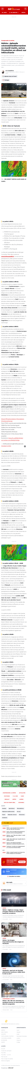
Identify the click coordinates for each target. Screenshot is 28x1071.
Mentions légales (5, 1060)
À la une (15, 796)
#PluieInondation (10, 419)
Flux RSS (3, 1052)
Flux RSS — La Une (6, 1054)
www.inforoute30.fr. (7, 256)
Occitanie (7, 796)
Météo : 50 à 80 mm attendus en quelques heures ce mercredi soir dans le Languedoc (13, 1002)
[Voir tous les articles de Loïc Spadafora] (3, 72)
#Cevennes (21, 814)
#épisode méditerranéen (8, 811)
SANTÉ (3, 1042)
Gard (22, 796)
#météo (4, 808)
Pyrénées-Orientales (22, 1036)
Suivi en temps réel (9, 802)
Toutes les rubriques (6, 1050)
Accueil (3, 1048)
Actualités (22, 792)
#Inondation (20, 419)
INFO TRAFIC (4, 1032)
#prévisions (12, 808)
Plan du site (4, 1056)
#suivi (3, 814)
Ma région (14, 12)
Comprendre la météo (7, 40)
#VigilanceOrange (6, 421)
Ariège (18, 1042)
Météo (14, 799)
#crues (18, 811)
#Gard (3, 419)
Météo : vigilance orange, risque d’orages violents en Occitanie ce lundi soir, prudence (13, 911)
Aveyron (19, 1040)
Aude (18, 1034)
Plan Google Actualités (7, 1058)
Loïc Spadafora (9, 70)
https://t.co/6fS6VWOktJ (15, 438)
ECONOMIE (4, 1040)
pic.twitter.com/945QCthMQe (10, 440)
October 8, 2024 (6, 446)
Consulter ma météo (15, 876)
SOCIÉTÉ (3, 1034)
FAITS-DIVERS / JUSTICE (7, 1036)
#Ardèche (4, 817)
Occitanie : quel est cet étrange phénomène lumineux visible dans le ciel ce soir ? (14, 972)
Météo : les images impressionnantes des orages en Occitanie (13, 941)
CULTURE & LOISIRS (6, 1038)
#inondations (20, 808)
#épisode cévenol (12, 814)
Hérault (7, 799)
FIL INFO (4, 12)
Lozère (21, 799)
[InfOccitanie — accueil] (14, 8)
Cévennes (21, 802)
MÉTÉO (23, 12)
